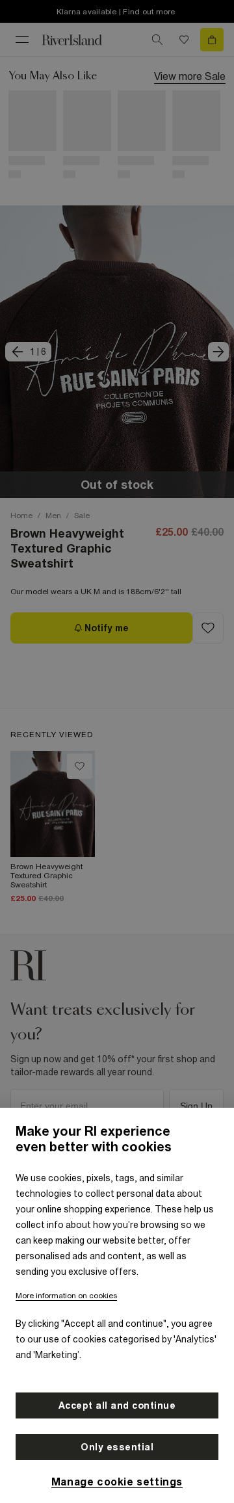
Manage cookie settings (117, 1481)
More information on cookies (66, 1295)
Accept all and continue (117, 1405)
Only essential (117, 1447)
